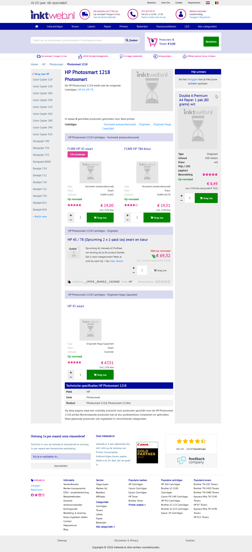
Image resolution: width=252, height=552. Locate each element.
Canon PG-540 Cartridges (174, 496)
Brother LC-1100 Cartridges (169, 490)
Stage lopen (102, 484)
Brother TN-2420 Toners (206, 488)
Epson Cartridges (138, 492)
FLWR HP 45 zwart (80, 149)
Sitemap (62, 540)
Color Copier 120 (42, 86)
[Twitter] (36, 495)
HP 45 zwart (76, 306)
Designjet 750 (41, 148)
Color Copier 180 (42, 93)
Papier (107, 26)
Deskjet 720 (40, 182)
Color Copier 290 (42, 127)
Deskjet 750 (40, 196)
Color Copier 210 (42, 107)
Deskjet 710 (40, 168)
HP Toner (133, 496)
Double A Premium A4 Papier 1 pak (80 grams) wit (194, 99)
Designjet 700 (41, 141)
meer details (116, 261)
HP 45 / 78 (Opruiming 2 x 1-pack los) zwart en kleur (108, 239)
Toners (75, 26)
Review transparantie (74, 488)
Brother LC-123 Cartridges (174, 504)
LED (187, 26)
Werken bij (101, 488)
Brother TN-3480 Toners (206, 492)
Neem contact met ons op (153, 17)
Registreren (205, 17)
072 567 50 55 (148, 11)
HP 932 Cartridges (170, 500)
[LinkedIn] (39, 495)
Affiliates (100, 496)
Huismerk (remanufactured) (120, 124)
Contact (178, 2)
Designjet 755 (41, 154)
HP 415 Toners (201, 517)
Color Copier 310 (42, 134)
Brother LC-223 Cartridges (174, 508)
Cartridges (101, 506)
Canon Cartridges (138, 488)
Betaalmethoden (72, 496)
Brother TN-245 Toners (206, 484)
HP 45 (81, 89)
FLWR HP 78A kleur (137, 149)
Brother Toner (136, 500)
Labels (91, 26)
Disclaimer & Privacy (126, 540)
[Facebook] (32, 495)
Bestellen (211, 41)
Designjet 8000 (42, 161)
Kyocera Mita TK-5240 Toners (205, 498)
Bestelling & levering (74, 513)
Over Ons (165, 2)
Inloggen (193, 17)
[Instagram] (43, 495)
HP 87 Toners (200, 504)
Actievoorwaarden (72, 504)
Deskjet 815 (40, 202)
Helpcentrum (194, 2)
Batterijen (142, 26)
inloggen (192, 79)
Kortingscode (70, 508)
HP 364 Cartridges (170, 484)
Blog (65, 529)
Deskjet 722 (40, 189)
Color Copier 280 (42, 120)
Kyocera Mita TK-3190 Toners (205, 511)
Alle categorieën (207, 26)
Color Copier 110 (42, 79)
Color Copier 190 (42, 100)
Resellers (151, 2)
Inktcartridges (55, 26)
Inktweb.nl (39, 480)
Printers (123, 26)
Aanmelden (61, 465)
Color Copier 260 (42, 113)
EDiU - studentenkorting (76, 492)
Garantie (67, 500)
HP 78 (89, 89)
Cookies (190, 540)
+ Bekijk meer (40, 216)
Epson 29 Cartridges (172, 513)
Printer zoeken (137, 504)
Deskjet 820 (40, 209)
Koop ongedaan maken (75, 517)
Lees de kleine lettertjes (104, 17)
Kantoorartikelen (166, 26)
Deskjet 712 (40, 175)
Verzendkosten (71, 484)
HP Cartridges (136, 484)
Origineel (144, 124)
